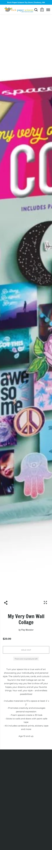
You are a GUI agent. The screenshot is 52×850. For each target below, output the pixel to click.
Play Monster (27, 629)
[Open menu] (48, 9)
